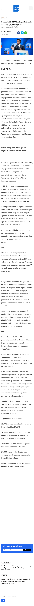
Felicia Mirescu (7, 31)
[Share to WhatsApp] (25, 32)
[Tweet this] (22, 32)
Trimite (26, 549)
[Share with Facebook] (18, 32)
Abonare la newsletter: (12, 546)
